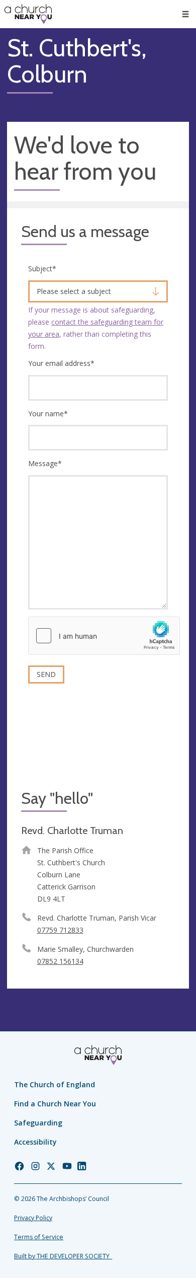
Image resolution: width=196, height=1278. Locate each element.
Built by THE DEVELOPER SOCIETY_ (63, 1256)
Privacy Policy (33, 1218)
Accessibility (35, 1142)
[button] (185, 14)
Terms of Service (38, 1237)
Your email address (61, 363)
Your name (48, 413)
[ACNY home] (28, 14)
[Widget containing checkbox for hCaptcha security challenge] (104, 636)
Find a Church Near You (55, 1103)
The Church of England (54, 1084)
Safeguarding (38, 1122)
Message (45, 463)
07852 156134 (60, 961)
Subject (42, 268)
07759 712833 (60, 930)
